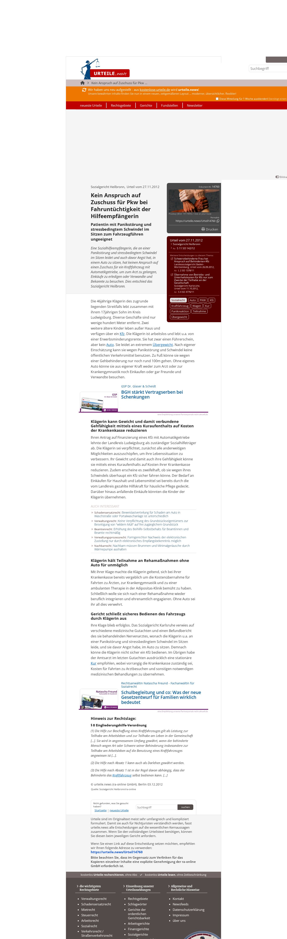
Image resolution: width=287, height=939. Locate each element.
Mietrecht (88, 909)
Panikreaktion (180, 311)
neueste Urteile (91, 105)
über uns (179, 920)
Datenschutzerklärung (188, 909)
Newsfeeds (180, 904)
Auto (193, 300)
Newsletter (195, 105)
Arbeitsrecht (90, 920)
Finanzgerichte (138, 929)
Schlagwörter (137, 904)
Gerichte (146, 105)
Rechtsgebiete (121, 105)
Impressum (181, 915)
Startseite (101, 810)
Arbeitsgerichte (139, 923)
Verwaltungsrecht (94, 899)
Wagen (196, 306)
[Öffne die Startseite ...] (119, 69)
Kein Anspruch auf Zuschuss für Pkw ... (119, 83)
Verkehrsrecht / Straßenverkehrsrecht (96, 933)
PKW (203, 300)
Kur (207, 306)
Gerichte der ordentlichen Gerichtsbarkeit (139, 913)
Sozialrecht (178, 300)
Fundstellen (169, 105)
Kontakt (178, 899)
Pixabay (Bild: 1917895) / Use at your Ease (190, 213)
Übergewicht (179, 317)
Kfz (212, 300)
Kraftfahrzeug (179, 306)
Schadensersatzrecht (96, 904)
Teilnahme (199, 311)
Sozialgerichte (138, 934)
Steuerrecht (89, 915)
